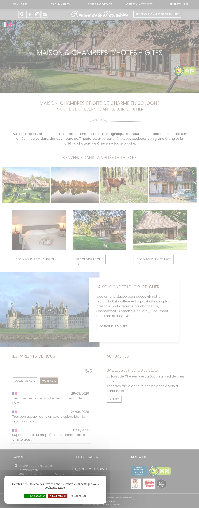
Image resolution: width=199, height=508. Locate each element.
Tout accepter (36, 496)
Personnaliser (78, 496)
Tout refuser (58, 496)
